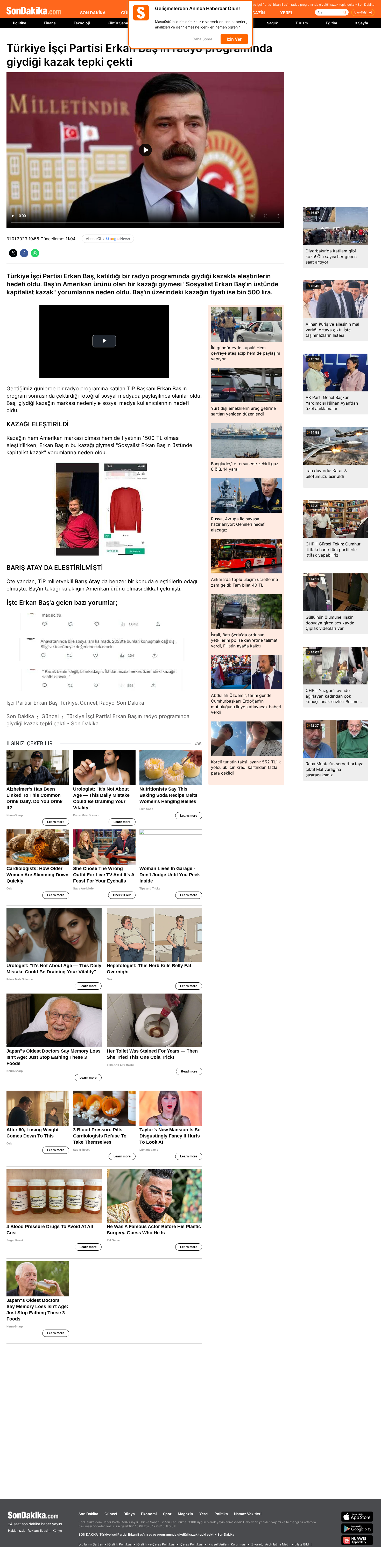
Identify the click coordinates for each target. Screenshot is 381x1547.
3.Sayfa (361, 23)
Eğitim (331, 23)
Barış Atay (87, 581)
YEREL (286, 12)
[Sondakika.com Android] (357, 1528)
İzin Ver (234, 39)
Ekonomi (149, 1514)
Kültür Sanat (118, 23)
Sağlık (272, 23)
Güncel (110, 1514)
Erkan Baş (169, 388)
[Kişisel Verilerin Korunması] (227, 1544)
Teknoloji (82, 23)
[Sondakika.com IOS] (357, 1516)
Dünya (129, 1514)
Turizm (301, 23)
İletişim (45, 1531)
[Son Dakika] (33, 11)
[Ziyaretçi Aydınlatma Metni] (270, 1544)
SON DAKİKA (93, 12)
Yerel (203, 1514)
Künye (57, 1531)
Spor (167, 1514)
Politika (19, 23)
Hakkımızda (16, 1531)
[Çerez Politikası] (191, 1544)
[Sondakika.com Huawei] (357, 1540)
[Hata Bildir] (303, 1544)
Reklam (33, 1531)
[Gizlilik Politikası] (120, 1544)
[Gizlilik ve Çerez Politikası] (156, 1544)
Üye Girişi (360, 12)
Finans (50, 23)
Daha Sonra (202, 39)
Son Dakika (88, 1514)
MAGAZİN (255, 12)
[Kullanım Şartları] (91, 1544)
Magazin (185, 1514)
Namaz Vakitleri (248, 1514)
